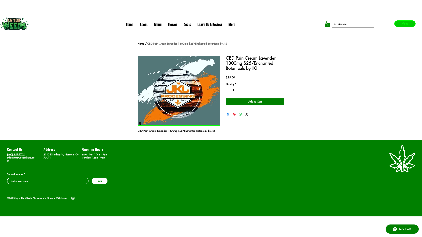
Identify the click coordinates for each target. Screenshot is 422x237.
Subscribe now (15, 174)
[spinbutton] (233, 90)
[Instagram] (73, 198)
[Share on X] (247, 114)
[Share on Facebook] (228, 114)
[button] (328, 24)
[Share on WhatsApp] (240, 114)
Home (141, 43)
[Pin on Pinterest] (234, 114)
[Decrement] (228, 90)
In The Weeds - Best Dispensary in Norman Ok (211, 3)
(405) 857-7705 (16, 154)
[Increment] (238, 90)
